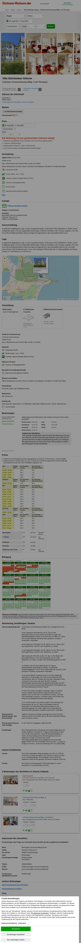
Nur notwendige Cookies (15, 940)
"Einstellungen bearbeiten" (40, 913)
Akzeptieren (16, 929)
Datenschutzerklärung (9, 923)
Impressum (22, 923)
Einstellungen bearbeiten (16, 934)
